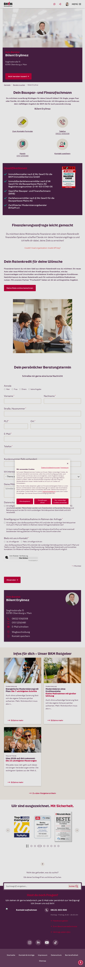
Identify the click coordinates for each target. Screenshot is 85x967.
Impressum (65, 467)
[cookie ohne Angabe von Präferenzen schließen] (68, 463)
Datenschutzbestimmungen (50, 467)
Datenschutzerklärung (49, 491)
